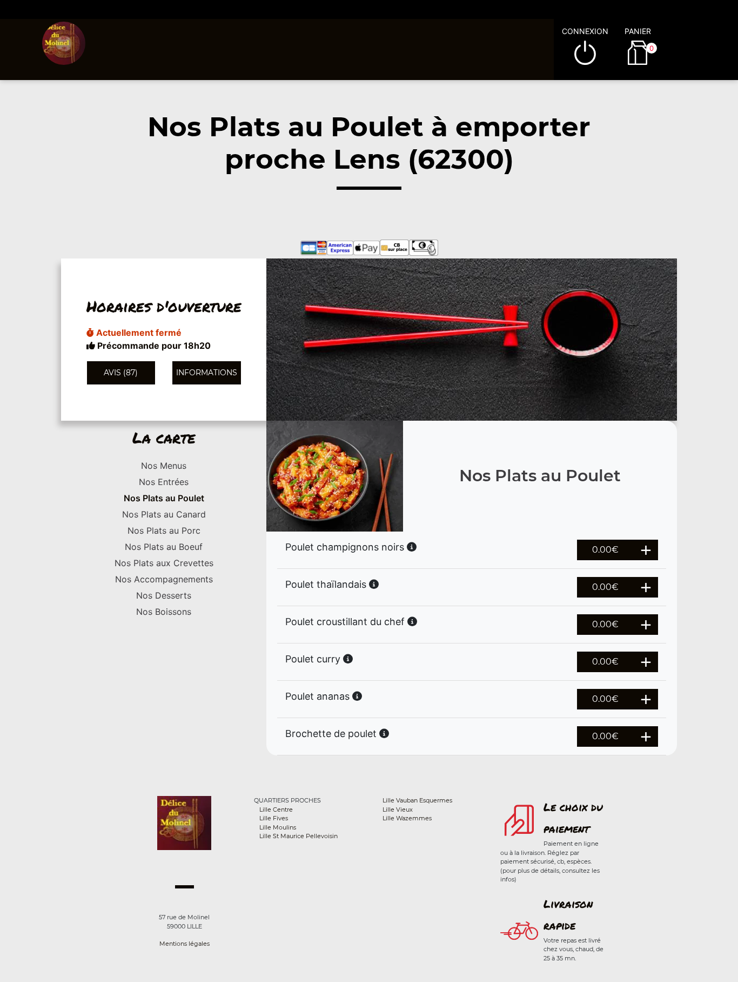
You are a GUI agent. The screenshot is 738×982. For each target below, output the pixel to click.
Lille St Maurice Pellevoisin (298, 836)
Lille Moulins (277, 827)
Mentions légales (184, 943)
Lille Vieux (398, 809)
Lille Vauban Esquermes (417, 800)
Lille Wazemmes (407, 818)
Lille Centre (276, 809)
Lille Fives (273, 818)
